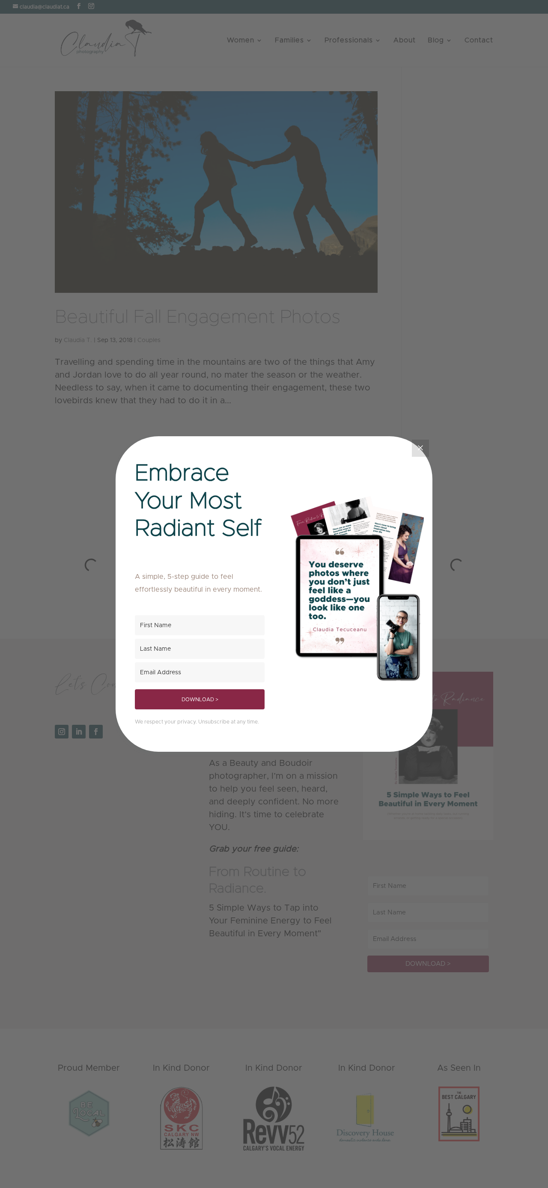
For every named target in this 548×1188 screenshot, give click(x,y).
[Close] (420, 448)
